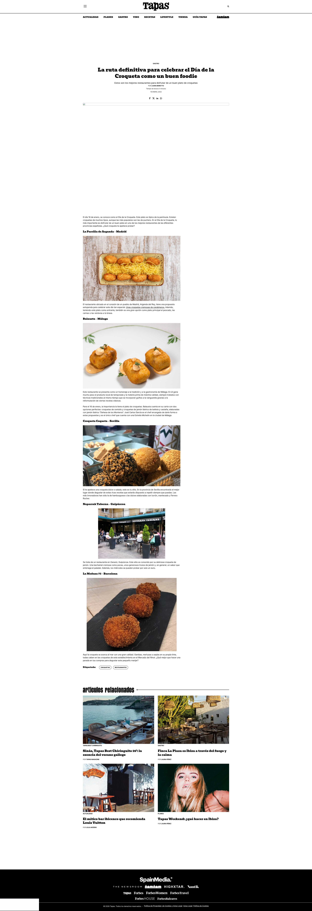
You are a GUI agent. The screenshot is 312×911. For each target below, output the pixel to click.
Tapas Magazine (92, 759)
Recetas (149, 17)
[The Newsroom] (127, 886)
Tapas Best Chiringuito (92, 745)
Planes (108, 17)
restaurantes (121, 667)
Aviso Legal (187, 906)
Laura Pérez (166, 759)
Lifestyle (166, 17)
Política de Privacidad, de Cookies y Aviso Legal (163, 906)
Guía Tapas (200, 17)
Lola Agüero (91, 827)
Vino (136, 17)
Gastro (123, 17)
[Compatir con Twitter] (153, 98)
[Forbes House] (145, 898)
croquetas (105, 667)
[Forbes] (138, 893)
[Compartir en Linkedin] (157, 98)
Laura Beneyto (157, 86)
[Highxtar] (174, 887)
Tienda (183, 17)
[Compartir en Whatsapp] (161, 98)
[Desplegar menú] (85, 6)
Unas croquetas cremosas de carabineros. (145, 307)
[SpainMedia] (156, 880)
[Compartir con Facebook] (150, 98)
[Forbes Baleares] (167, 898)
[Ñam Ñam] (153, 887)
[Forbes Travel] (157, 892)
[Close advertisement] (36, 901)
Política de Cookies (201, 906)
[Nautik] (193, 886)
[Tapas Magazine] (127, 893)
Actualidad (90, 17)
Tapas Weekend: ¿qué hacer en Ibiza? (188, 819)
